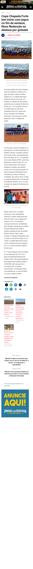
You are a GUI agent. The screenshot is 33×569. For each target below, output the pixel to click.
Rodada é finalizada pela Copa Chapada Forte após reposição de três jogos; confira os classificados (20, 311)
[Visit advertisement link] (16, 2)
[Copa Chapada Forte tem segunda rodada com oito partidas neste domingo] (9, 301)
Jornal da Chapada (14, 35)
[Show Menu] (2, 7)
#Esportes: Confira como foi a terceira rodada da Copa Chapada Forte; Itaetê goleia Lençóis (9, 336)
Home (2, 12)
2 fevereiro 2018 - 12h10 (9, 38)
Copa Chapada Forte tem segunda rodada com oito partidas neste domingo (9, 309)
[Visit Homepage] (16, 7)
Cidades (8, 12)
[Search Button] (31, 7)
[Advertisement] (16, 493)
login (11, 383)
